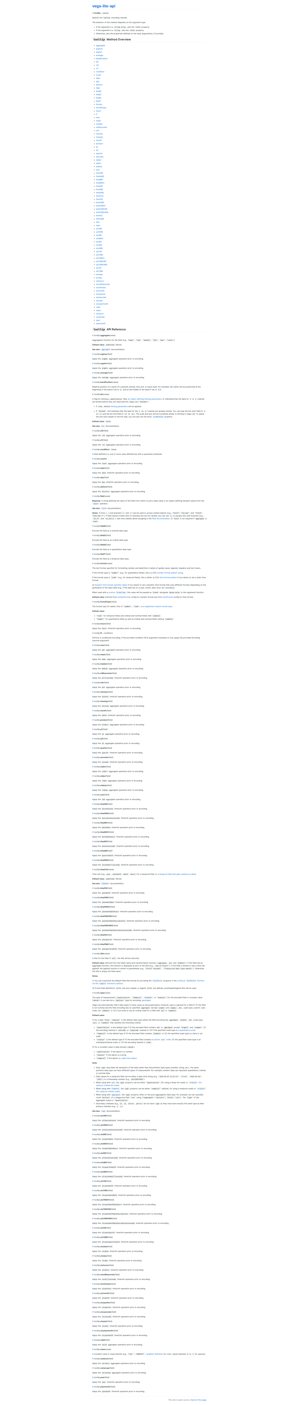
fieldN (98, 91)
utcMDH (99, 238)
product (99, 143)
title (97, 222)
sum (98, 170)
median (99, 124)
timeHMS (100, 176)
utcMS (99, 242)
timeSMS (100, 192)
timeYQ (99, 215)
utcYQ (98, 268)
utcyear (99, 300)
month (99, 140)
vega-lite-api (103, 6)
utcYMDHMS (101, 264)
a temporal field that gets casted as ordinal (177, 874)
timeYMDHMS (102, 212)
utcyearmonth (102, 304)
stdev (98, 163)
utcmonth (100, 291)
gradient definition (155, 1354)
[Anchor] (132, 39)
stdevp (99, 166)
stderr (98, 160)
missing (99, 137)
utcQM (99, 245)
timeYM (99, 199)
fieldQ (98, 98)
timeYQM (100, 219)
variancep (100, 317)
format (99, 104)
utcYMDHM (101, 261)
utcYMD (99, 255)
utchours (100, 281)
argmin (99, 52)
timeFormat (168, 597)
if (96, 114)
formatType (101, 107)
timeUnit (99, 196)
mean (98, 120)
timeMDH (100, 183)
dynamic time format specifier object (111, 585)
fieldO (98, 94)
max (98, 117)
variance (99, 313)
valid (98, 307)
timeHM (99, 173)
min (97, 130)
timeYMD (100, 202)
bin (97, 62)
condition (100, 71)
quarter (99, 153)
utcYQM (99, 271)
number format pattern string (170, 573)
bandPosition (102, 58)
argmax (99, 49)
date (98, 78)
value (98, 310)
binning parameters (119, 406)
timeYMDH (100, 206)
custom (117, 592)
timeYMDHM (101, 209)
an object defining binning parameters (145, 399)
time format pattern (168, 577)
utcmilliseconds (103, 284)
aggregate (100, 45)
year (98, 320)
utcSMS (99, 248)
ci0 (97, 65)
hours (98, 111)
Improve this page (198, 1400)
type (98, 225)
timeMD (99, 179)
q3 (97, 150)
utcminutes (101, 287)
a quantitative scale (186, 1030)
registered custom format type (158, 606)
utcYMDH (100, 258)
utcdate (99, 274)
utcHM (99, 228)
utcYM (99, 251)
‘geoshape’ (146, 1000)
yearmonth (100, 323)
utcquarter (100, 294)
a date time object (129, 1058)
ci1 (97, 68)
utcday (99, 277)
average (99, 55)
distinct (99, 85)
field (98, 88)
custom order (162, 1039)
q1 (97, 147)
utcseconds (101, 297)
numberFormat (123, 597)
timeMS (99, 186)
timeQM (99, 189)
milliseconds (101, 127)
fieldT (98, 101)
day (97, 81)
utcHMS (99, 232)
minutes (99, 134)
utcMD (99, 235)
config (180, 980)
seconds (99, 156)
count (98, 75)
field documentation (161, 518)
